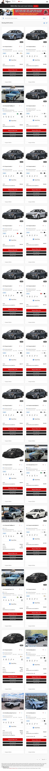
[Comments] (22, 56)
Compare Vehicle (8, 82)
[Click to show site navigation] (47, 2)
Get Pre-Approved (13, 72)
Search (44, 18)
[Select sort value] (46, 23)
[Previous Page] (37, 759)
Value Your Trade (13, 75)
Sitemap (13, 768)
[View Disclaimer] (14, 56)
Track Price (13, 60)
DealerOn (10, 768)
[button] (23, 35)
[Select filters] (44, 23)
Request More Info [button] (12, 70)
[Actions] (22, 47)
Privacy (16, 768)
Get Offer (35, 6)
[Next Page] (39, 759)
